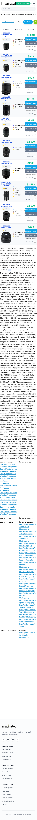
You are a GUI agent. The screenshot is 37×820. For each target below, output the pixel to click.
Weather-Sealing (20, 39)
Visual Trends (6, 759)
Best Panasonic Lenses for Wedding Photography (8, 488)
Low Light (18, 45)
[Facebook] (13, 739)
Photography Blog (7, 768)
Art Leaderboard (7, 756)
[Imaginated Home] (9, 726)
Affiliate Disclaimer (8, 801)
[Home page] (8, 3)
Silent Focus (18, 41)
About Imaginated (7, 787)
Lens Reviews (6, 775)
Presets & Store (7, 778)
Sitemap (4, 804)
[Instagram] (3, 739)
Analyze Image (6, 749)
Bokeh (17, 43)
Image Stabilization (18, 193)
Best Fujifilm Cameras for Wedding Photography (27, 635)
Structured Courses (8, 752)
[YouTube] (8, 739)
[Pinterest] (17, 739)
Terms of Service (7, 798)
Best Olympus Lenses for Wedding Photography (8, 480)
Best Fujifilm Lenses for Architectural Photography (27, 526)
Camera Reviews (7, 772)
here (9, 270)
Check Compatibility (31, 43)
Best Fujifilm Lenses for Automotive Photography (27, 538)
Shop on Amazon (30, 39)
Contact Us (5, 791)
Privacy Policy (6, 794)
